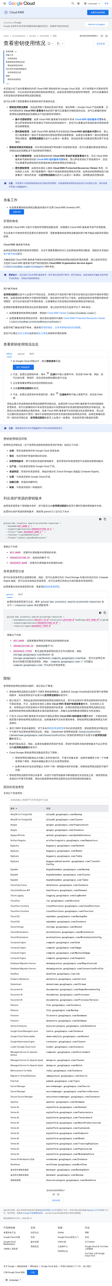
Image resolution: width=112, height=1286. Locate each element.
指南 (55, 36)
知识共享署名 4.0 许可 (49, 1210)
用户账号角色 (11, 253)
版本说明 (35, 1242)
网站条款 (34, 1266)
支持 (33, 1237)
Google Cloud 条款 (49, 1266)
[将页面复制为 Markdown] (58, 43)
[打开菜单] (5, 3)
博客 (87, 1232)
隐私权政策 (22, 1266)
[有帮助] (102, 36)
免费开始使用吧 (98, 12)
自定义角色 (23, 333)
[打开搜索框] (73, 3)
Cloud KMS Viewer (57, 313)
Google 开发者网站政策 (33, 1213)
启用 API (17, 212)
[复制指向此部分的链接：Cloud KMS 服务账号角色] (33, 244)
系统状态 (35, 1246)
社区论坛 (35, 1232)
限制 (21, 187)
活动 (87, 1237)
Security (32, 36)
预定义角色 (42, 333)
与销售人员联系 (11, 1249)
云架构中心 (63, 1246)
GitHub (61, 1232)
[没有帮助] (106, 36)
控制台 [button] (9, 353)
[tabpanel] (56, 389)
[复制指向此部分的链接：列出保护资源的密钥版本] (45, 498)
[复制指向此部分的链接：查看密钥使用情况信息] (41, 344)
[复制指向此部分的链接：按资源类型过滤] (27, 571)
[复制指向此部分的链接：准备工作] (20, 200)
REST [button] (32, 353)
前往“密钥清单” (23, 367)
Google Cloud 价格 (12, 1237)
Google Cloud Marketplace (10, 1243)
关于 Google (9, 1266)
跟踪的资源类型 (51, 586)
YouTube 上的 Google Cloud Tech (95, 1254)
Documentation (18, 36)
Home (6, 36)
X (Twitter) (90, 1242)
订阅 (32, 1272)
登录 (106, 3)
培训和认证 (63, 1251)
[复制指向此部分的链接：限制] (13, 678)
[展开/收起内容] (16, 51)
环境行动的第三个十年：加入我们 (76, 1266)
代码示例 (62, 1242)
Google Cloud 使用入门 (68, 1237)
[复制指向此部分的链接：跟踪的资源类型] (27, 787)
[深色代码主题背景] (100, 519)
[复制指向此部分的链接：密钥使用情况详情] (30, 439)
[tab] (9, 353)
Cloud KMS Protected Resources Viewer (84, 318)
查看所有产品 (10, 1232)
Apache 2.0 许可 (94, 1210)
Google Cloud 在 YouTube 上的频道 (96, 1247)
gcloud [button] (21, 353)
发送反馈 (101, 43)
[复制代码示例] (105, 519)
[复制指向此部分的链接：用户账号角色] (20, 288)
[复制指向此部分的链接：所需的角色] (21, 221)
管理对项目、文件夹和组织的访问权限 (60, 327)
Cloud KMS (16, 12)
